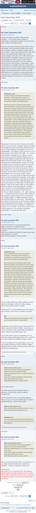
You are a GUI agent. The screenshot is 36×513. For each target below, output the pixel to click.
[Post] (1, 34)
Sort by (14, 485)
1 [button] (17, 23)
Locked (3, 20)
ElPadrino (3, 26)
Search (27, 20)
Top (34, 79)
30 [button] (23, 23)
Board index (6, 508)
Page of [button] (12, 23)
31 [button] (25, 23)
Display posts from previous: (14, 482)
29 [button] (20, 23)
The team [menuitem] (29, 508)
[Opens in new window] (7, 3)
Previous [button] (15, 23)
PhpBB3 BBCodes (22, 511)
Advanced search (30, 20)
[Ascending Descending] (18, 487)
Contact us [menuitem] (21, 508)
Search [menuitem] (34, 13)
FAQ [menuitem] (12, 10)
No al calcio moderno (6, 214)
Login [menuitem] (33, 10)
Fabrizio (3, 240)
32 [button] (27, 23)
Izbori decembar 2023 (10, 17)
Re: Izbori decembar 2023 (11, 33)
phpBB (12, 510)
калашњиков (4, 82)
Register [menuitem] (28, 10)
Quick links (5, 10)
